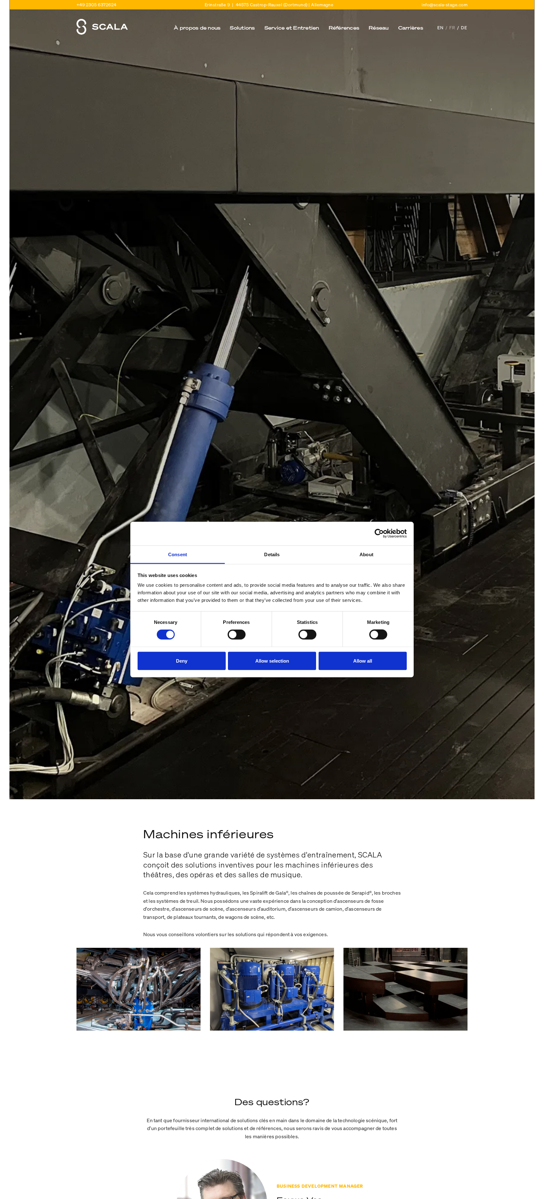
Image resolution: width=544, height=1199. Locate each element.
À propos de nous (197, 27)
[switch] (237, 635)
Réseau (379, 27)
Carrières (410, 27)
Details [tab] (272, 554)
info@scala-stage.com (445, 4)
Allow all (362, 660)
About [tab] (366, 554)
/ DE (462, 27)
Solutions (242, 27)
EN (441, 27)
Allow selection (272, 660)
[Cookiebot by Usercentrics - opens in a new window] (379, 533)
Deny (181, 660)
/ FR (451, 27)
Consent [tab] (177, 554)
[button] (197, 32)
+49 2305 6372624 (96, 4)
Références (344, 27)
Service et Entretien (291, 27)
